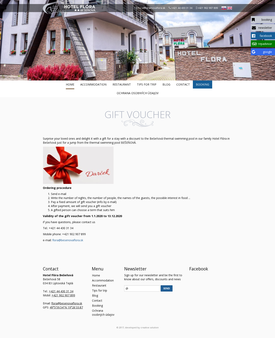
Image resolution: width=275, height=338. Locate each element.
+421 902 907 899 (208, 8)
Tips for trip (146, 84)
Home (70, 84)
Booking (202, 84)
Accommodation (93, 84)
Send (166, 288)
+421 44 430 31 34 (182, 8)
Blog (166, 84)
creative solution (150, 327)
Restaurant (122, 84)
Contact (183, 84)
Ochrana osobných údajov (137, 93)
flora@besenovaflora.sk (151, 8)
